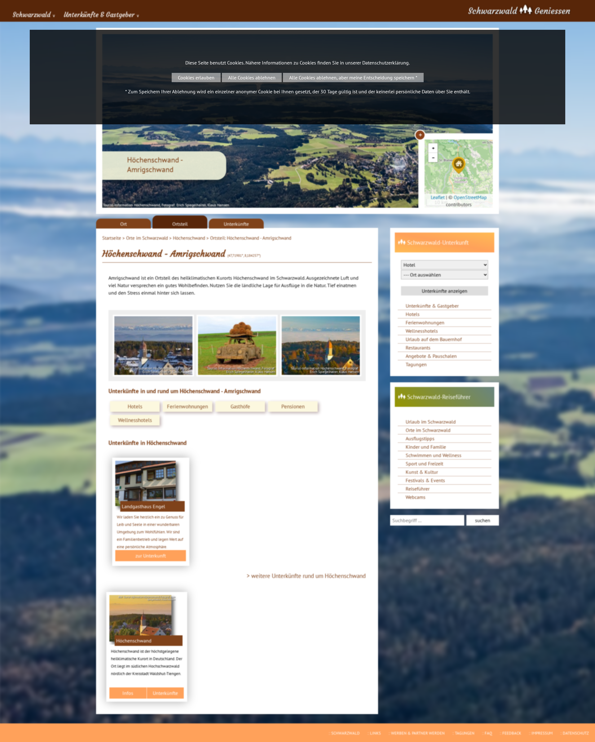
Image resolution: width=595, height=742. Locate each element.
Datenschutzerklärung (385, 63)
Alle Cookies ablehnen (251, 77)
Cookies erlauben (196, 77)
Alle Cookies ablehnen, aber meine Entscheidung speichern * (353, 77)
